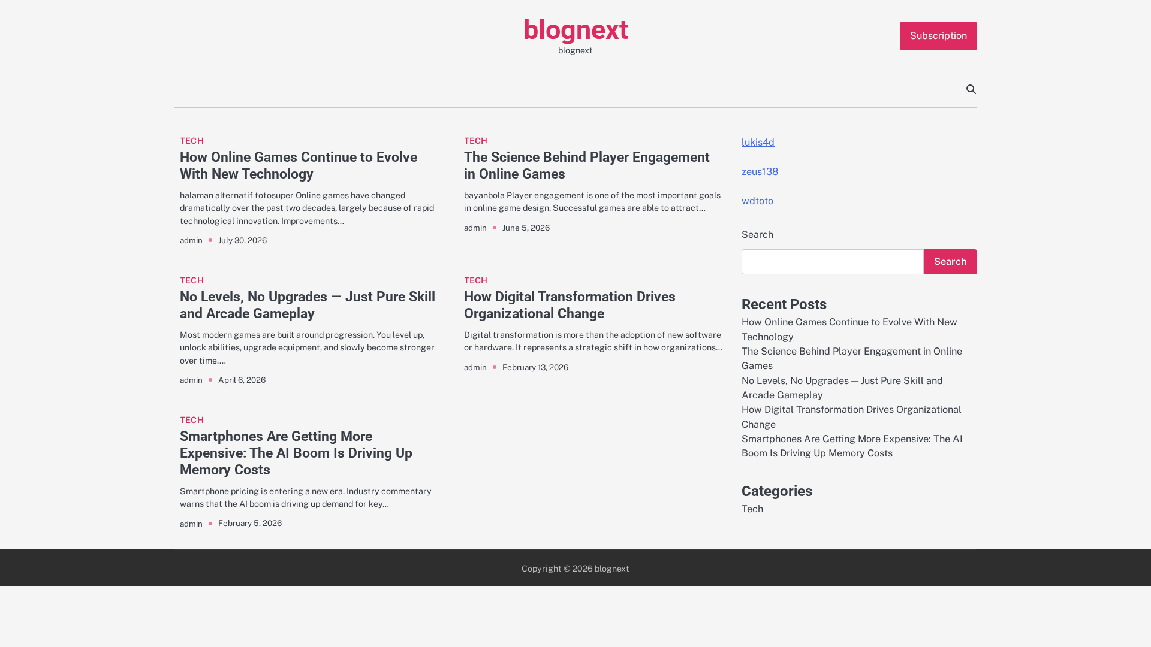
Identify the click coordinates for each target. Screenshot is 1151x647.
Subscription (938, 35)
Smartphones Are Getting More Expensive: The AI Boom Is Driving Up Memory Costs (296, 453)
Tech (192, 140)
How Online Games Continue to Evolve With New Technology (298, 165)
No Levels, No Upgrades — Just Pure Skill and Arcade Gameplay (307, 305)
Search (757, 234)
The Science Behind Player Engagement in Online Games (587, 165)
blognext (575, 30)
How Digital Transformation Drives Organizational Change (570, 305)
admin (191, 240)
